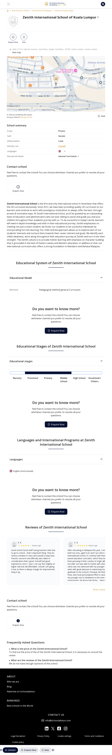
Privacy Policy (43, 736)
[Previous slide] (9, 561)
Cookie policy (18, 742)
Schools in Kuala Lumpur (64, 10)
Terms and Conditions (94, 736)
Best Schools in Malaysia (42, 10)
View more (104, 580)
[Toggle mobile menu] (8, 4)
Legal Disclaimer (18, 736)
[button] (56, 278)
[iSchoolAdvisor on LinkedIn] (46, 728)
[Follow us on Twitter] (52, 728)
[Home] (8, 10)
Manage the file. (26, 117)
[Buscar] (103, 4)
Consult (62, 146)
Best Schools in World (20, 10)
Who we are (13, 681)
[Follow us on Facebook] (59, 728)
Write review (99, 589)
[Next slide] (103, 561)
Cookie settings (64, 736)
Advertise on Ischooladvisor (21, 691)
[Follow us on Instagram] (65, 728)
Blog (9, 686)
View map (16, 52)
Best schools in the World (20, 705)
